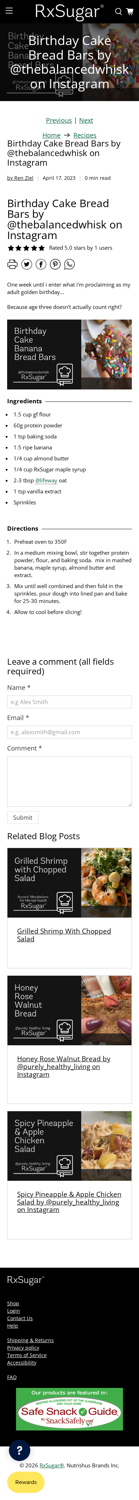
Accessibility (21, 1362)
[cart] (130, 12)
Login (13, 1310)
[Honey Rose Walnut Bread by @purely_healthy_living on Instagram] (69, 1010)
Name (19, 687)
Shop (13, 1303)
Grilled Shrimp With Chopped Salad (64, 934)
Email (18, 717)
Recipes (85, 135)
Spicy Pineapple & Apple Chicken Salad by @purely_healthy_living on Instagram (69, 1201)
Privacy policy (23, 1347)
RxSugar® (52, 1465)
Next (86, 120)
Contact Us (20, 1318)
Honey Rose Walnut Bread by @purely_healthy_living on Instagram (63, 1066)
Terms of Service (27, 1355)
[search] (118, 11)
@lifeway (46, 480)
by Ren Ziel (20, 178)
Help (12, 1325)
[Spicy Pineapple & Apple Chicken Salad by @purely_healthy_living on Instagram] (69, 1146)
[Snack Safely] (69, 1428)
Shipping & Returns (30, 1340)
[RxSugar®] (69, 12)
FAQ (12, 1377)
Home (51, 135)
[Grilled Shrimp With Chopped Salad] (69, 883)
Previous (59, 120)
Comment (24, 748)
